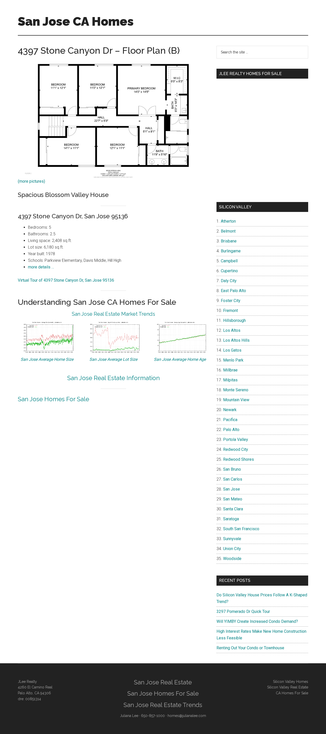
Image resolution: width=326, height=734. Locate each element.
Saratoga (231, 518)
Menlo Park (233, 360)
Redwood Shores (238, 459)
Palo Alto (231, 429)
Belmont (228, 231)
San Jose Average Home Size (47, 359)
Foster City (230, 300)
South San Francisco (241, 528)
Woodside (232, 558)
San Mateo (232, 499)
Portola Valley (235, 439)
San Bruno (232, 469)
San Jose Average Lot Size (113, 359)
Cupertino (229, 270)
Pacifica (230, 419)
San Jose (231, 489)
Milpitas (230, 380)
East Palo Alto (233, 290)
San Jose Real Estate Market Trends (113, 314)
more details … (41, 267)
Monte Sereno (235, 389)
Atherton (228, 221)
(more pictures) (31, 181)
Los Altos (231, 330)
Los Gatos (232, 350)
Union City (232, 548)
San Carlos (232, 479)
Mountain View (236, 399)
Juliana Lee (129, 716)
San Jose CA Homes (76, 21)
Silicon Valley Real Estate (287, 687)
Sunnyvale (232, 538)
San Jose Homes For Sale (53, 399)
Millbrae (230, 370)
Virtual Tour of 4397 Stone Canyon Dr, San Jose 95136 (66, 280)
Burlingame (231, 251)
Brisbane (229, 241)
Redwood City (235, 449)
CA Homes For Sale (292, 693)
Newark (230, 409)
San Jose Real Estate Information (113, 378)
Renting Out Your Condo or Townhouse (250, 647)
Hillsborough (234, 320)
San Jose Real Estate (163, 682)
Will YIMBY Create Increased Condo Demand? (257, 621)
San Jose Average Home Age (180, 359)
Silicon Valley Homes (290, 682)
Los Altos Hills (236, 340)
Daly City (229, 280)
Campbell (229, 260)
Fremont (230, 310)
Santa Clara (233, 509)
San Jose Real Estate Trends (163, 705)
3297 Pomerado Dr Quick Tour (243, 611)
